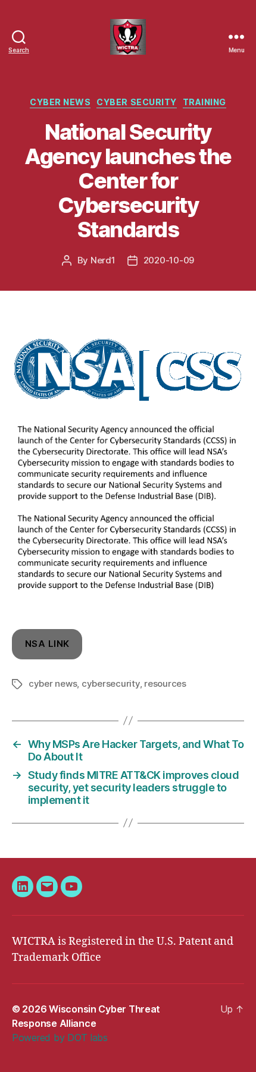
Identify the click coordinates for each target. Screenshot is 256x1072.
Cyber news (60, 102)
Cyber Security (136, 102)
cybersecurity (111, 683)
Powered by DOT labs (60, 1037)
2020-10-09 (168, 260)
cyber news (53, 683)
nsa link (47, 643)
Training (204, 102)
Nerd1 (102, 260)
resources (165, 683)
